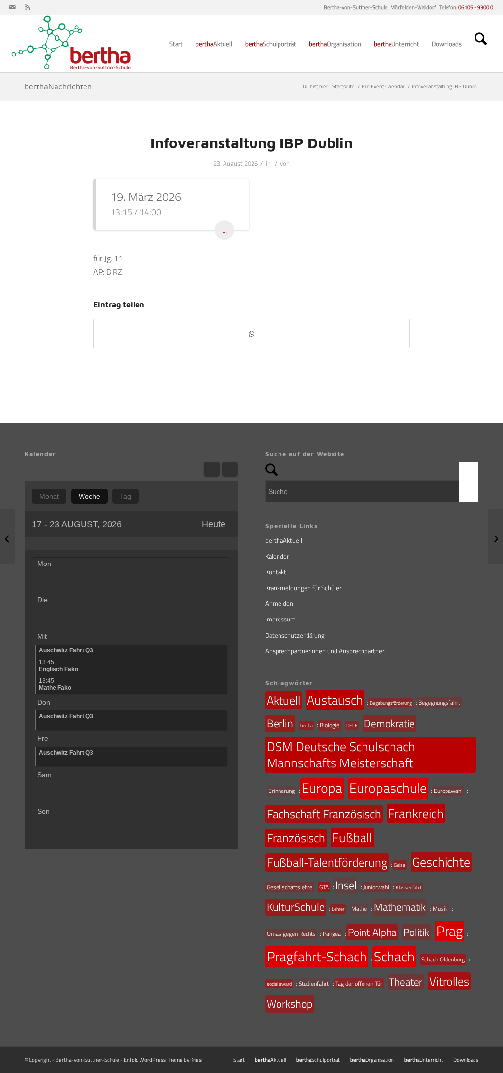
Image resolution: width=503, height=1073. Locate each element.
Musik (440, 908)
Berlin (280, 723)
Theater (405, 981)
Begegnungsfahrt (439, 702)
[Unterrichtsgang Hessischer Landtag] (7, 536)
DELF (351, 725)
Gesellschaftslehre (289, 887)
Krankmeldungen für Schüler (303, 588)
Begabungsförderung (391, 702)
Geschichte (441, 862)
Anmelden (279, 603)
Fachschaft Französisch (324, 813)
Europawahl (448, 790)
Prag (449, 931)
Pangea (332, 933)
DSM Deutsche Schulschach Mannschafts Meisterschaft (341, 755)
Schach (394, 956)
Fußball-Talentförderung (327, 862)
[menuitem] (176, 43)
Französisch (296, 838)
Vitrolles (449, 981)
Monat (49, 496)
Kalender (277, 556)
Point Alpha (372, 932)
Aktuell (283, 700)
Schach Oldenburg (443, 959)
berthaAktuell (283, 540)
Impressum (280, 619)
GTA (324, 887)
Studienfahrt (314, 983)
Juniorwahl (376, 887)
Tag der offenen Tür (358, 983)
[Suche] (480, 43)
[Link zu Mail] (12, 7)
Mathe (359, 908)
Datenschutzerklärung (295, 635)
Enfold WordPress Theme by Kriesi (163, 1060)
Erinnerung (281, 790)
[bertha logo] (72, 43)
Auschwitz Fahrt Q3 (66, 650)
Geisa (399, 865)
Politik (416, 932)
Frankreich (416, 813)
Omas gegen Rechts (291, 933)
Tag (125, 496)
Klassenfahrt (408, 887)
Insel (346, 885)
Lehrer (338, 909)
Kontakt (275, 572)
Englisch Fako (58, 666)
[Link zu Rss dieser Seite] (27, 7)
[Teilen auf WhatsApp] (251, 333)
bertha (306, 725)
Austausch (335, 699)
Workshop (290, 1003)
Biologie (329, 725)
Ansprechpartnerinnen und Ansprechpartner (324, 651)
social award (279, 984)
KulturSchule (296, 907)
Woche (89, 496)
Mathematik (400, 907)
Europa (322, 788)
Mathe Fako (55, 684)
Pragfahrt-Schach (317, 956)
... (225, 230)
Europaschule (388, 788)
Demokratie (389, 723)
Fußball (352, 837)
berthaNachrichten (58, 86)
